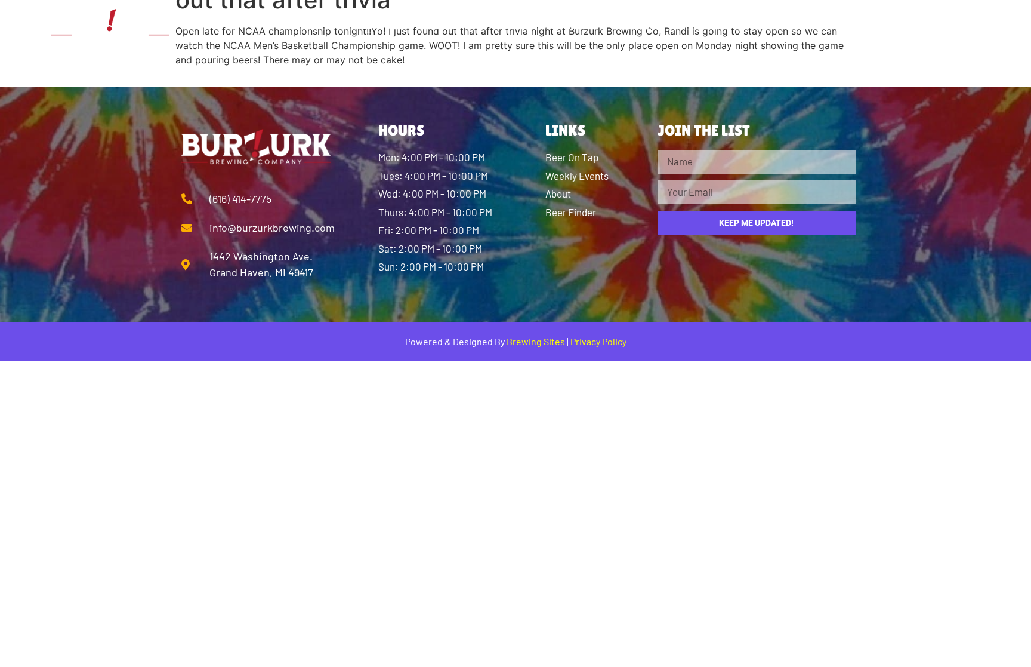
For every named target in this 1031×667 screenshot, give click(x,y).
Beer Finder (540, 24)
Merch (637, 24)
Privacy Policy (598, 341)
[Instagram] (911, 24)
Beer (450, 24)
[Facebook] (878, 24)
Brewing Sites (536, 341)
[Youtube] (944, 24)
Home (301, 24)
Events (717, 24)
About (378, 24)
